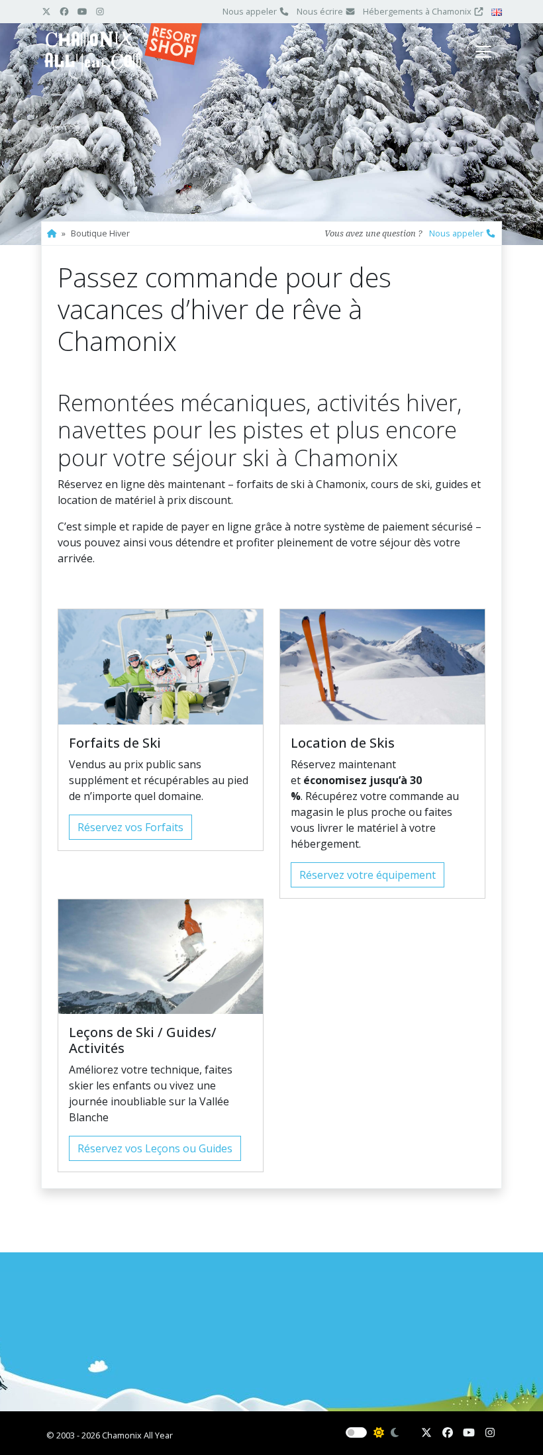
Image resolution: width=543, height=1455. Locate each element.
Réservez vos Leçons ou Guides (154, 1148)
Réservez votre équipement (367, 875)
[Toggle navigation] (483, 51)
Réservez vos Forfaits (130, 827)
